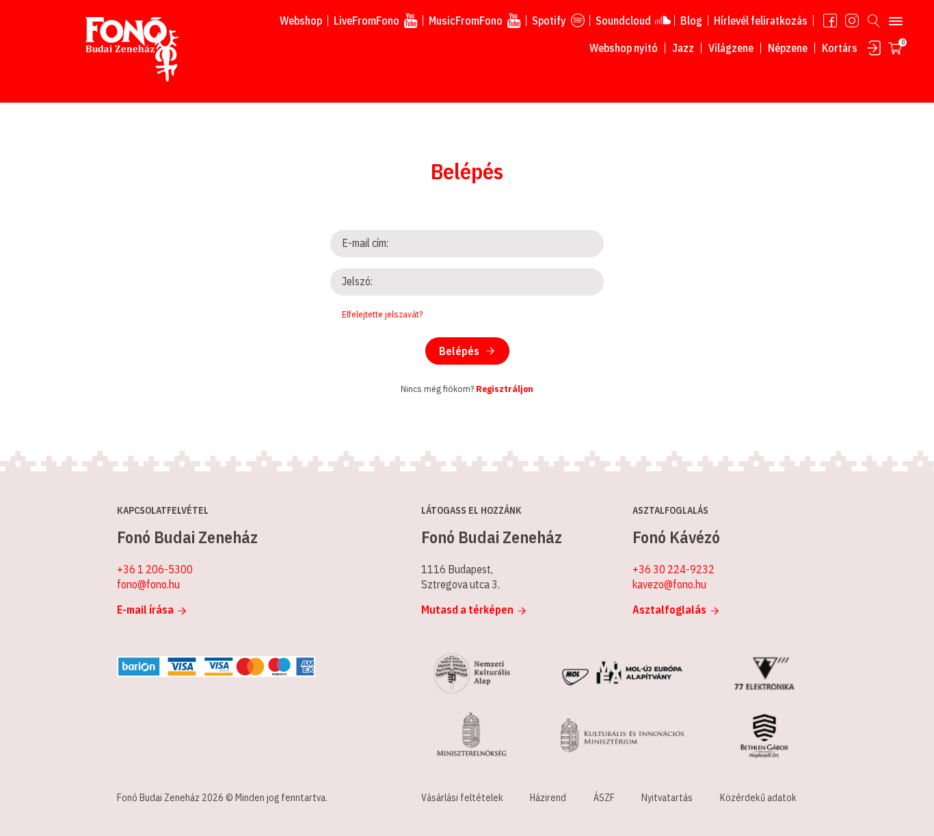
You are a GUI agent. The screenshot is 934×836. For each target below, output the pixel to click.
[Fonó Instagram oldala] (852, 20)
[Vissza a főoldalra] (131, 50)
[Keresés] (874, 20)
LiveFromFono (366, 20)
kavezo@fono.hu (669, 584)
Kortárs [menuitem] (839, 48)
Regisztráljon (504, 388)
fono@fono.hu (148, 584)
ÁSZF (604, 798)
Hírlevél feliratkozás (761, 20)
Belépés (459, 351)
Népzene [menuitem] (788, 48)
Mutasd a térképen (467, 609)
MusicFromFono (466, 20)
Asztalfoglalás (669, 609)
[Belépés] (874, 48)
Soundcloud (623, 20)
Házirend (548, 798)
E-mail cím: (365, 243)
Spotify (549, 20)
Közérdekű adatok (758, 798)
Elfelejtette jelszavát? (382, 314)
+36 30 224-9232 (673, 569)
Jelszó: (357, 281)
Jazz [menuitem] (683, 48)
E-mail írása (145, 609)
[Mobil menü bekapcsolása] (896, 20)
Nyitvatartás (667, 798)
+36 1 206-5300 (155, 569)
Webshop (301, 20)
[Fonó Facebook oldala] (830, 20)
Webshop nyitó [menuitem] (623, 48)
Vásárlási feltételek (462, 798)
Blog (691, 20)
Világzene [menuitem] (730, 48)
